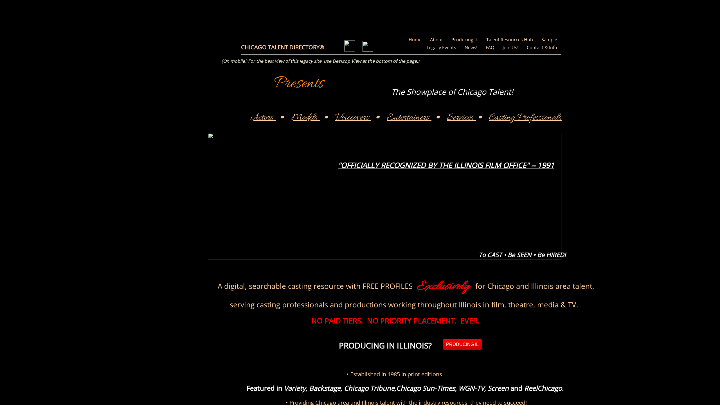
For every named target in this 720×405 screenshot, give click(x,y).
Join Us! (510, 47)
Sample (549, 40)
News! (471, 47)
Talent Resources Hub (509, 40)
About (436, 40)
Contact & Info (542, 47)
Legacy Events (441, 47)
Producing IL (464, 40)
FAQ (490, 47)
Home (415, 40)
